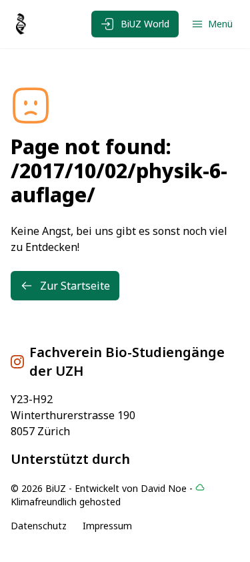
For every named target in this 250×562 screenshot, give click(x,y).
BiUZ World (145, 23)
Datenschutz (39, 525)
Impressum (107, 525)
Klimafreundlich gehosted (66, 501)
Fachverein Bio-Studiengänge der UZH (127, 361)
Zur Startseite (75, 285)
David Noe (164, 488)
